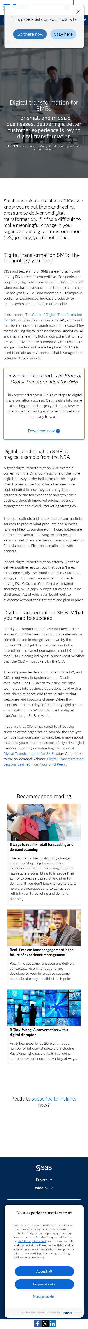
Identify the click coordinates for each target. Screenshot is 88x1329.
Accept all (44, 1271)
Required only (44, 1284)
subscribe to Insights (54, 1099)
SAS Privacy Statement (32, 1241)
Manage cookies (44, 1297)
